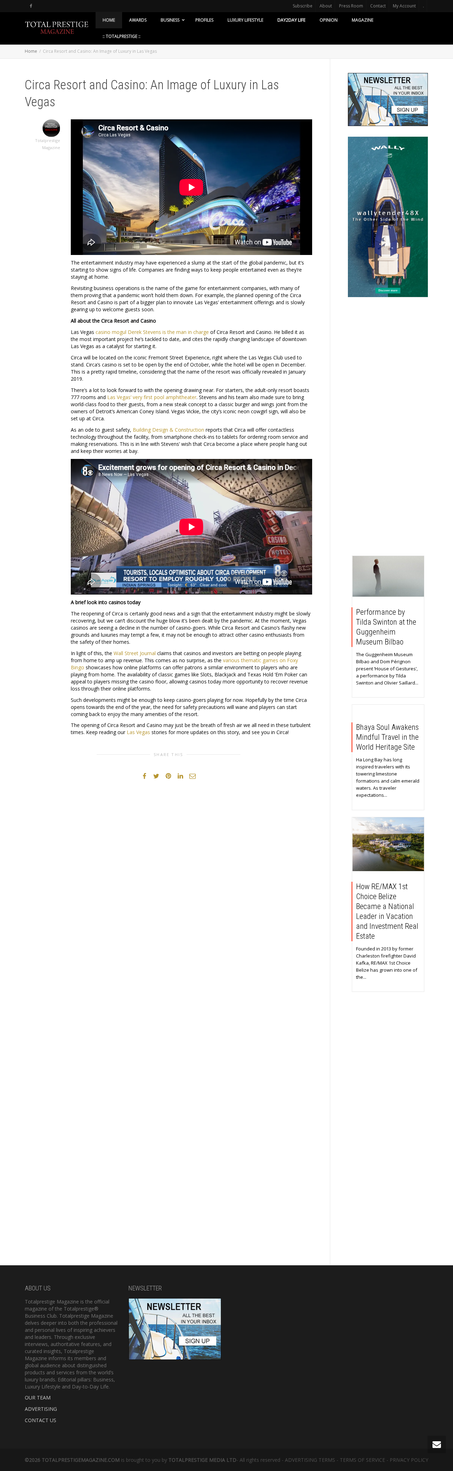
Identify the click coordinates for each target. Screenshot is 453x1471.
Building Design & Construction (168, 429)
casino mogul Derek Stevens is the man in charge (152, 332)
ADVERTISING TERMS (310, 1459)
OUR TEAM (38, 1397)
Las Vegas (138, 732)
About (326, 6)
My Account (404, 6)
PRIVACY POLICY (409, 1459)
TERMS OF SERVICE (362, 1459)
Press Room (351, 6)
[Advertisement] (388, 428)
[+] (388, 576)
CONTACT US (40, 1420)
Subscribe (302, 6)
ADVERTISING (41, 1408)
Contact (378, 6)
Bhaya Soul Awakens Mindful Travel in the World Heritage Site (387, 737)
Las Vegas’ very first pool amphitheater (151, 397)
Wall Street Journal (135, 653)
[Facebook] (31, 6)
